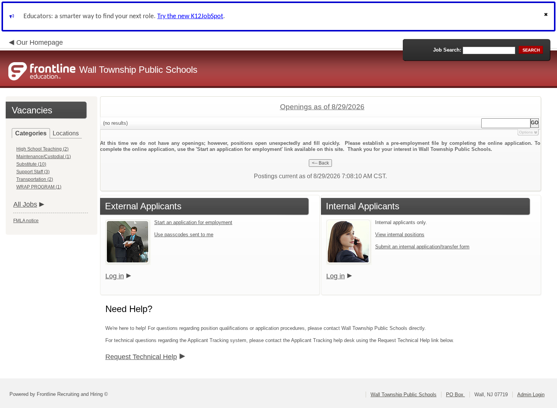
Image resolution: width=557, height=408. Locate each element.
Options (526, 132)
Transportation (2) (34, 179)
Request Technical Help (141, 356)
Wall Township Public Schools (404, 394)
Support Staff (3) (33, 171)
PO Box (455, 394)
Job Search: (447, 50)
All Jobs (25, 204)
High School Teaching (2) (42, 149)
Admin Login (530, 394)
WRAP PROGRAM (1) (38, 187)
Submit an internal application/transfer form (422, 247)
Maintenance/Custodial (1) (43, 156)
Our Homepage (39, 42)
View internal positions (399, 234)
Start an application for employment (193, 222)
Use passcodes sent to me (183, 234)
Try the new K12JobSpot (190, 16)
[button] (546, 16)
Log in (114, 276)
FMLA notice (26, 220)
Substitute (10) (31, 164)
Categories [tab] (31, 133)
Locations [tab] (66, 133)
